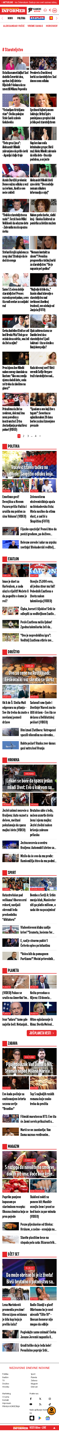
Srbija (29, 666)
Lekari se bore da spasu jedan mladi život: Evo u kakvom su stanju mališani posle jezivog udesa (30, 784)
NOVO (10, 18)
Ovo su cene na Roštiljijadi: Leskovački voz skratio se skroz (29, 676)
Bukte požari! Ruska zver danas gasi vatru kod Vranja (38, 746)
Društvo (7, 697)
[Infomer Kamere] (34, 10)
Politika (21, 18)
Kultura (29, 1057)
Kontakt (5, 1400)
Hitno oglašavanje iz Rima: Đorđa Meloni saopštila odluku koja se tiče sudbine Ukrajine (42, 1022)
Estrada (6, 1299)
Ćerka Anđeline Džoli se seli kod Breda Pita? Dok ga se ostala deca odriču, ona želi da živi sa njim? (15, 337)
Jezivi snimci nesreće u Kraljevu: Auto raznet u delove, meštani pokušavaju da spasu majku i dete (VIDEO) (15, 820)
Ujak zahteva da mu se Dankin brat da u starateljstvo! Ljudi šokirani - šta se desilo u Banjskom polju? (42, 339)
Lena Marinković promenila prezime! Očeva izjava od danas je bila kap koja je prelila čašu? (14, 1315)
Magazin (34, 1383)
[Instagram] (53, 1398)
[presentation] (2, 18)
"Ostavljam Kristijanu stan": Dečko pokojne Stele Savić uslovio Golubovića (13, 116)
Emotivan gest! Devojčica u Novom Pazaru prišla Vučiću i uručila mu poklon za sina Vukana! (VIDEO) (14, 507)
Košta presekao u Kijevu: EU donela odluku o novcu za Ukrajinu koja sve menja (40, 995)
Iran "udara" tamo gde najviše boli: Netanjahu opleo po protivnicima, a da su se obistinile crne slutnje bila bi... (15, 1022)
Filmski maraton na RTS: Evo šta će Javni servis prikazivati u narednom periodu (38, 1119)
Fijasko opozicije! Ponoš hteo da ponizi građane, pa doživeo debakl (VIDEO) (38, 532)
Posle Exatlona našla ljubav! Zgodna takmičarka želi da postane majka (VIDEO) (36, 625)
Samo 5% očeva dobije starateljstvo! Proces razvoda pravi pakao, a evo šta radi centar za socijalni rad (15, 298)
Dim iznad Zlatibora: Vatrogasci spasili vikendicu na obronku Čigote (38, 733)
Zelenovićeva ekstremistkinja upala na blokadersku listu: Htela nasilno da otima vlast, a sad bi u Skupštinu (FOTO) (42, 509)
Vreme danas (35, 26)
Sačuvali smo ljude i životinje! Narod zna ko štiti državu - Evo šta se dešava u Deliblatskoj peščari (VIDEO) (43, 712)
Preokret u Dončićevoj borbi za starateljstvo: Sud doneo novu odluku (43, 77)
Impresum (6, 1403)
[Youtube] (34, 1404)
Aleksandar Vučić (14, 26)
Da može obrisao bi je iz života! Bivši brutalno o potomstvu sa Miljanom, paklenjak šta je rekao (29, 1278)
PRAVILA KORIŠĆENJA (11, 1406)
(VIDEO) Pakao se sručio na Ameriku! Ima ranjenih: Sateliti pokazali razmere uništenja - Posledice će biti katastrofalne (15, 995)
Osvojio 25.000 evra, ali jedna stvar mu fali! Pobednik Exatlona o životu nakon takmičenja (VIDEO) (42, 591)
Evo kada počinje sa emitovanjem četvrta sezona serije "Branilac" (14, 1101)
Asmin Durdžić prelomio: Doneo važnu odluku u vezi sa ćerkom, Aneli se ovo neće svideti (15, 186)
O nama (5, 1397)
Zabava (34, 1380)
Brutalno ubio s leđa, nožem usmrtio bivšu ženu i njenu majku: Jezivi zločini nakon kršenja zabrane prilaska (41, 823)
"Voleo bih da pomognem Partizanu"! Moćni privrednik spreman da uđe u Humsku (36, 956)
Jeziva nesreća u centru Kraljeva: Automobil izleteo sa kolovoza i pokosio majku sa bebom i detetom (37, 845)
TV (3, 1380)
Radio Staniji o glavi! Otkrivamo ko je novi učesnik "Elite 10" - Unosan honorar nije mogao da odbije (41, 1315)
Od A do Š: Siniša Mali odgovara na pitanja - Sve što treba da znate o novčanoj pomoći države (15, 712)
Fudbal (6, 889)
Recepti (6, 1191)
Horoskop (52, 26)
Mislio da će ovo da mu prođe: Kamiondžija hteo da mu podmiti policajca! (38, 859)
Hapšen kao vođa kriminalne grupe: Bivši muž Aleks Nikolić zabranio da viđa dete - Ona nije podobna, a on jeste (43, 151)
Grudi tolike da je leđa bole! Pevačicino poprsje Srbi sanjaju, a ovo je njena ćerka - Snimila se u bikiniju (37, 1348)
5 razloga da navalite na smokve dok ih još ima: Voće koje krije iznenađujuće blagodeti (29, 1171)
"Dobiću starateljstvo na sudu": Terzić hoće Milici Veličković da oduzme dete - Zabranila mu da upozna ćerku (15, 223)
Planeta (6, 987)
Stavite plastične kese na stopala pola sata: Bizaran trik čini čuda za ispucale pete (37, 1240)
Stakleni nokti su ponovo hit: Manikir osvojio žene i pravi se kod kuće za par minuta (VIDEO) (43, 1207)
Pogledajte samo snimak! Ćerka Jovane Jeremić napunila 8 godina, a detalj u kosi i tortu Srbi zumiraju (38, 1335)
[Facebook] (34, 1398)
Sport (33, 1374)
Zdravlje (29, 1160)
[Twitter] (43, 1398)
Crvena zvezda (37, 889)
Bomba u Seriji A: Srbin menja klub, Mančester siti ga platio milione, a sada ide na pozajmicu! (43, 902)
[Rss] (43, 1404)
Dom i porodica (37, 1191)
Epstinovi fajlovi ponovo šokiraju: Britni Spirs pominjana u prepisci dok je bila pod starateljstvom (42, 116)
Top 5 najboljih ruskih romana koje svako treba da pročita (42, 1099)
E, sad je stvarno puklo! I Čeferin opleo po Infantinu (35, 943)
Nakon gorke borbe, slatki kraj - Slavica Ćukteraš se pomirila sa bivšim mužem (43, 219)
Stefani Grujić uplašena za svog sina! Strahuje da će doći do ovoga (15, 256)
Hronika (29, 773)
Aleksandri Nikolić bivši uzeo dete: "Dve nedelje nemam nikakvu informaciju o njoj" (41, 186)
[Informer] (45, 11)
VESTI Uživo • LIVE (38, 1427)
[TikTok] (53, 1404)
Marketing (6, 1393)
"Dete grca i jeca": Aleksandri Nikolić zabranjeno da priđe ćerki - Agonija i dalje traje (15, 149)
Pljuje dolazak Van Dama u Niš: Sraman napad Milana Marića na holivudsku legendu (29, 1068)
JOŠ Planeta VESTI (40, 1033)
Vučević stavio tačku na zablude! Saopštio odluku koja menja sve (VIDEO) (29, 471)
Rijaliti (29, 1268)
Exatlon (6, 576)
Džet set (34, 1386)
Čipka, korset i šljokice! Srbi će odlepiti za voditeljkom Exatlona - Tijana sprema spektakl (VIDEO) (38, 611)
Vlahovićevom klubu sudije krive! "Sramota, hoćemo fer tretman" (36, 930)
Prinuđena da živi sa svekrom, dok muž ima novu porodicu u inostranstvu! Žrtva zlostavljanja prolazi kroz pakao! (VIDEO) (14, 419)
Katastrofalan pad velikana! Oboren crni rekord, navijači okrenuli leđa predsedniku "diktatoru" (14, 907)
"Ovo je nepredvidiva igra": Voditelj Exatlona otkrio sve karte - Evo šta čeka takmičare (37, 638)
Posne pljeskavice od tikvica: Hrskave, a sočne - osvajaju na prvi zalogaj (37, 1227)
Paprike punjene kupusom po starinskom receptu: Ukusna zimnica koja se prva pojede (15, 1207)
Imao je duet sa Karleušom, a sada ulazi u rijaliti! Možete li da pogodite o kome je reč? (15, 591)
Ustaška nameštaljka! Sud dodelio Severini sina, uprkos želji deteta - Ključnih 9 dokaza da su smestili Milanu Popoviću (15, 81)
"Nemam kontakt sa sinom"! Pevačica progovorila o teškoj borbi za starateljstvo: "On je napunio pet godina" (43, 260)
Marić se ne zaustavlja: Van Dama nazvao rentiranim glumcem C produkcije (35, 1132)
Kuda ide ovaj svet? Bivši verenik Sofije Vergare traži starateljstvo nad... (42, 372)
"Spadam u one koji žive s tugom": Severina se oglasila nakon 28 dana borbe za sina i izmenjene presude (42, 417)
